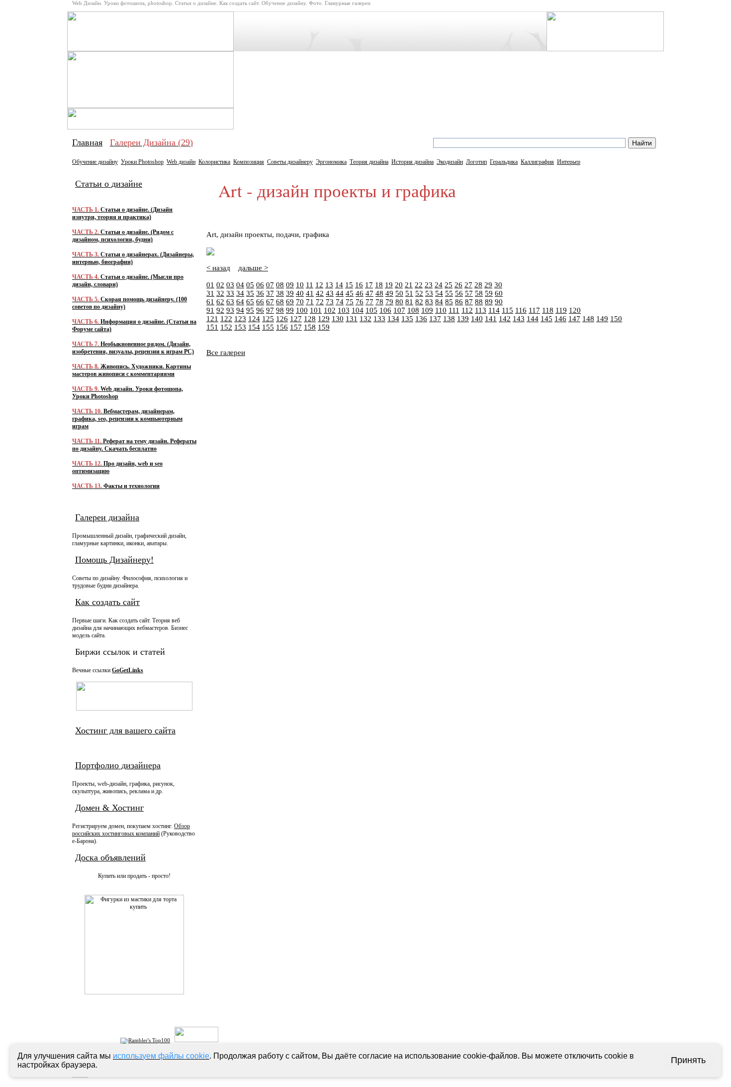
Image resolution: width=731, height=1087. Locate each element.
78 (379, 302)
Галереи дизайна (107, 517)
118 (547, 310)
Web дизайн (181, 161)
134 (393, 319)
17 (369, 285)
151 (212, 327)
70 (300, 302)
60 (499, 293)
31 (210, 293)
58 (479, 293)
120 (575, 310)
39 (290, 293)
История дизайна (412, 161)
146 (560, 319)
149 (602, 319)
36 (260, 293)
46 (360, 293)
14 (339, 285)
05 (250, 285)
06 (260, 285)
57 (469, 293)
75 (350, 302)
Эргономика (331, 161)
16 (359, 285)
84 (439, 302)
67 (270, 302)
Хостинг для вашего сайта (125, 730)
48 (379, 293)
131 (352, 319)
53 (429, 293)
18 (379, 285)
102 (330, 310)
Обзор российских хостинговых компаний (131, 830)
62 (220, 302)
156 (282, 327)
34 (240, 293)
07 (270, 285)
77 (369, 302)
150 (616, 319)
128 (310, 319)
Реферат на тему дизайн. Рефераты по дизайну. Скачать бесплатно (134, 445)
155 (268, 327)
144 (533, 319)
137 (435, 319)
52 (419, 293)
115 (507, 310)
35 (250, 293)
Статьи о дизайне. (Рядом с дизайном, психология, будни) (123, 236)
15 (349, 285)
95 (250, 310)
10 (300, 285)
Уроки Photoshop (142, 161)
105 (371, 310)
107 (399, 310)
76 (360, 302)
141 (491, 319)
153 (240, 327)
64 (240, 302)
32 (220, 293)
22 (419, 285)
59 (489, 293)
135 (407, 319)
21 (409, 285)
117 (534, 310)
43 (330, 293)
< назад (218, 268)
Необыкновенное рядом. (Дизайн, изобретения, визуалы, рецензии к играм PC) (133, 348)
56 (459, 293)
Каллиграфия (537, 161)
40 (300, 293)
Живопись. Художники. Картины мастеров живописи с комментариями (131, 370)
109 (427, 310)
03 (230, 285)
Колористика (214, 161)
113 (480, 310)
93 (230, 310)
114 (494, 310)
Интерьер (568, 161)
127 (296, 319)
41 (310, 293)
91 (210, 310)
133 (379, 319)
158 (310, 327)
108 (413, 310)
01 (210, 285)
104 (358, 310)
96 (260, 310)
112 (467, 310)
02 (220, 285)
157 (296, 327)
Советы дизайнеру (290, 161)
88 (479, 302)
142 (505, 319)
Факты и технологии (116, 486)
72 (320, 302)
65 (250, 302)
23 (429, 285)
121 (212, 319)
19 (389, 285)
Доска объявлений (110, 857)
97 (270, 310)
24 (439, 285)
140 (477, 319)
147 (574, 319)
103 (344, 310)
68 (280, 302)
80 (399, 302)
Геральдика (504, 161)
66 (260, 302)
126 (282, 319)
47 (369, 293)
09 (290, 285)
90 (499, 302)
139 (463, 319)
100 (302, 310)
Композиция (248, 161)
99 (290, 310)
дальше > (253, 268)
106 (385, 310)
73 (330, 302)
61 (210, 302)
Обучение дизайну (95, 161)
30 (498, 285)
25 (449, 285)
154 (254, 327)
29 (488, 285)
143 (519, 319)
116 (521, 310)
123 (240, 319)
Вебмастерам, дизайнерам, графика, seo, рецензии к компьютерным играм (127, 419)
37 (270, 293)
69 (290, 302)
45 (350, 293)
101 (316, 310)
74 (340, 302)
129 (324, 319)
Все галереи (225, 353)
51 (409, 293)
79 (389, 302)
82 (419, 302)
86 (459, 302)
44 (340, 293)
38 (280, 293)
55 (449, 293)
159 (324, 327)
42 (320, 293)
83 (429, 302)
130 (338, 319)
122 (226, 319)
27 (468, 285)
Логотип (476, 161)
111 (454, 310)
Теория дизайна (369, 161)
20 (399, 285)
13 (329, 285)
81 (409, 302)
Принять (688, 1060)
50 (399, 293)
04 (240, 285)
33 (230, 293)
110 (441, 310)
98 (280, 310)
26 (458, 285)
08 (280, 285)
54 (439, 293)
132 (365, 319)
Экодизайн (450, 161)
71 (310, 302)
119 (561, 310)
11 (309, 285)
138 (449, 319)
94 (240, 310)
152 (226, 327)
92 (220, 310)
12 (319, 285)
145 (546, 319)
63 (230, 302)
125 (268, 319)
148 (588, 319)
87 (469, 302)
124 (254, 319)
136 (421, 319)
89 (489, 302)
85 (449, 302)
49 (389, 293)
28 (478, 285)
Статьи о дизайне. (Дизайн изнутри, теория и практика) (122, 213)
